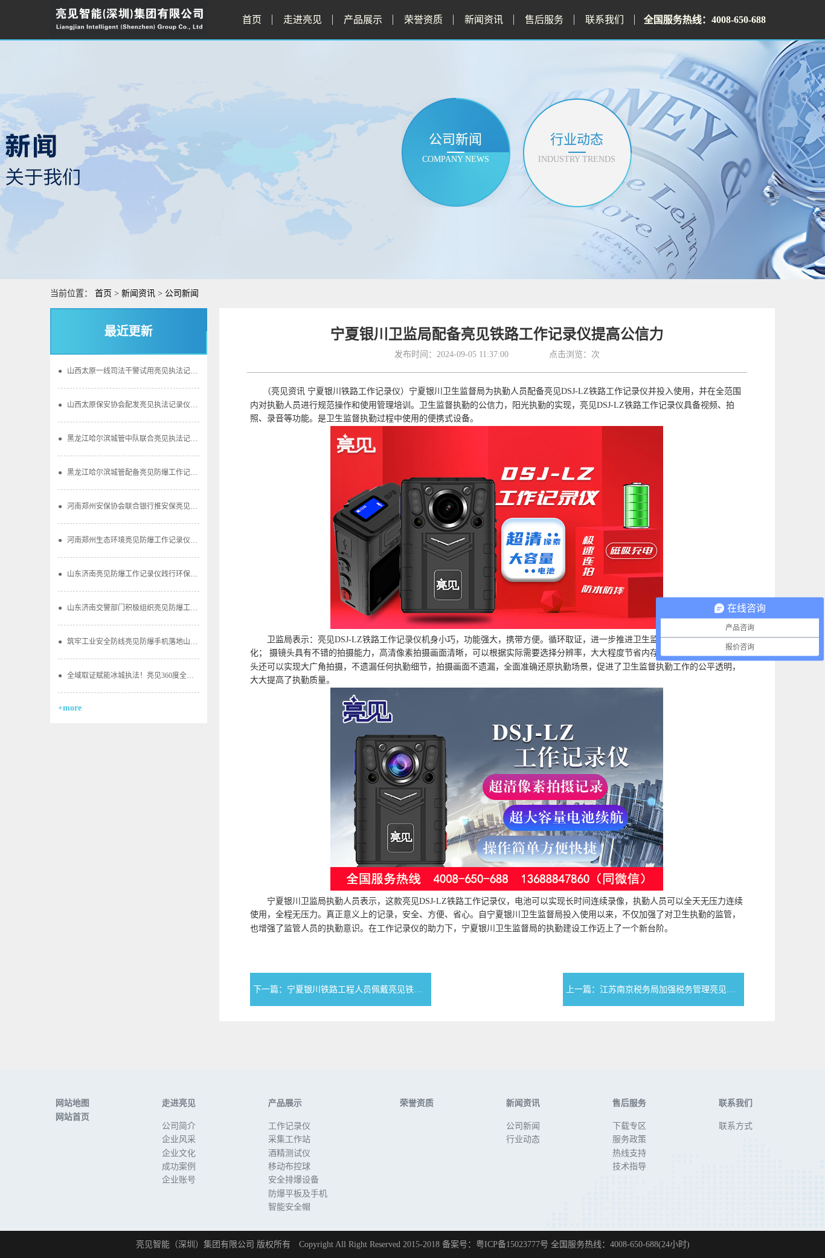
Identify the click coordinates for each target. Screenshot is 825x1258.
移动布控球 (289, 1166)
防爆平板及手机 (297, 1193)
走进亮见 (302, 20)
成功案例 (179, 1166)
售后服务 (544, 20)
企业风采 (179, 1139)
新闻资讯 (483, 20)
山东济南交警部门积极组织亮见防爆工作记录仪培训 (146, 608)
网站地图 (72, 1103)
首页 (252, 20)
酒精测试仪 (289, 1153)
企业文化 (179, 1153)
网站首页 (72, 1116)
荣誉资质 (423, 20)
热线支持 (629, 1153)
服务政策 (629, 1139)
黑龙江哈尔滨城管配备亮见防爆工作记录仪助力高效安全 (153, 472)
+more (70, 707)
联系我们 (604, 20)
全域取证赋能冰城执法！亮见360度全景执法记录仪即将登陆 (158, 675)
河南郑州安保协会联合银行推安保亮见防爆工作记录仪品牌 (156, 506)
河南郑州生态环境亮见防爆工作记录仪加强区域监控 (146, 540)
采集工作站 (289, 1139)
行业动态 (523, 1139)
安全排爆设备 (293, 1179)
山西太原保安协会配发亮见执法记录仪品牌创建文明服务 (153, 405)
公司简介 (179, 1126)
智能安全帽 (289, 1206)
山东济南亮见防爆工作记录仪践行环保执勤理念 (138, 574)
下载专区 (629, 1126)
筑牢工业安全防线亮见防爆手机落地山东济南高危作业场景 (156, 641)
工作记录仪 (289, 1126)
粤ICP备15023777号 (512, 1244)
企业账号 (179, 1179)
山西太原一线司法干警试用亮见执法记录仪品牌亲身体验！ (156, 371)
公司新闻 (182, 293)
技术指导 (629, 1166)
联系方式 (736, 1126)
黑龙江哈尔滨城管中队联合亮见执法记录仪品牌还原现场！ (156, 438)
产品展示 (363, 20)
